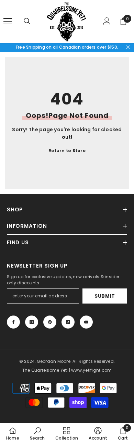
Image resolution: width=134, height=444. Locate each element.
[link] (37, 433)
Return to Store (67, 150)
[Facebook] (13, 322)
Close (128, 47)
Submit (104, 296)
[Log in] (107, 21)
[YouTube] (86, 322)
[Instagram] (31, 322)
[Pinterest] (49, 322)
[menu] (7, 21)
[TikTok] (68, 322)
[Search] (27, 21)
